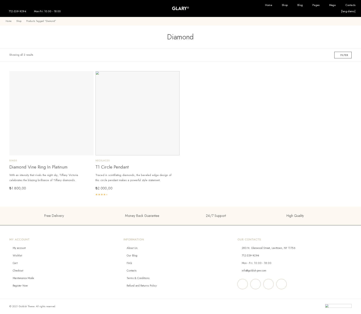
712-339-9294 (17, 11)
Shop (285, 5)
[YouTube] (281, 283)
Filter (344, 55)
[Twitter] (268, 283)
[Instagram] (255, 283)
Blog (300, 5)
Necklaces (103, 160)
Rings (13, 160)
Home (268, 5)
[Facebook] (242, 283)
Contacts (350, 5)
